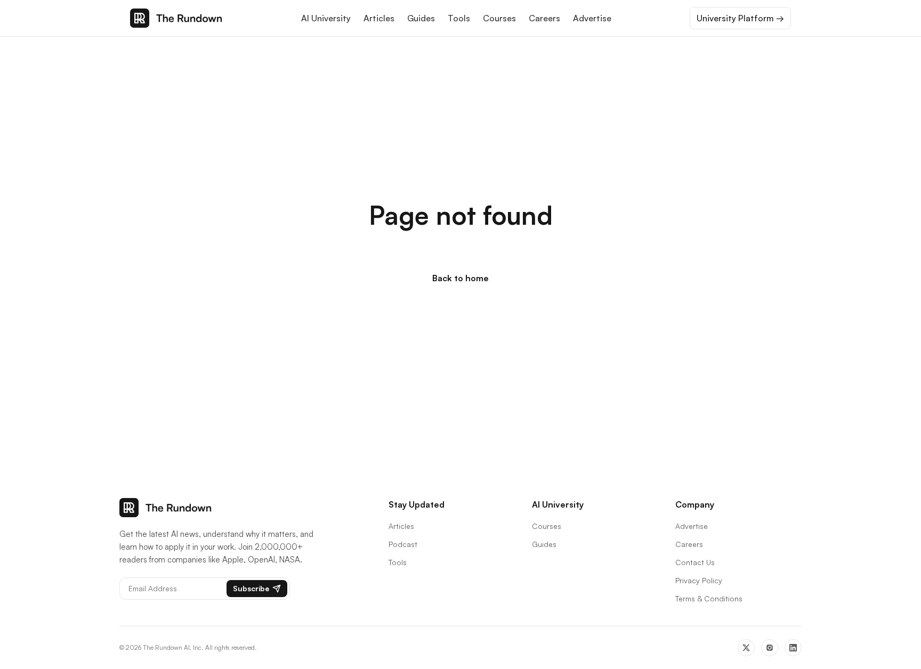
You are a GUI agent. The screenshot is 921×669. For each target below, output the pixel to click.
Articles (378, 18)
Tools (459, 18)
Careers (544, 18)
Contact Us (695, 562)
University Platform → (740, 18)
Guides (421, 18)
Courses (499, 18)
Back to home (460, 278)
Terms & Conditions (708, 598)
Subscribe (251, 588)
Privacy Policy (698, 580)
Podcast (403, 544)
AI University (326, 18)
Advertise (592, 18)
